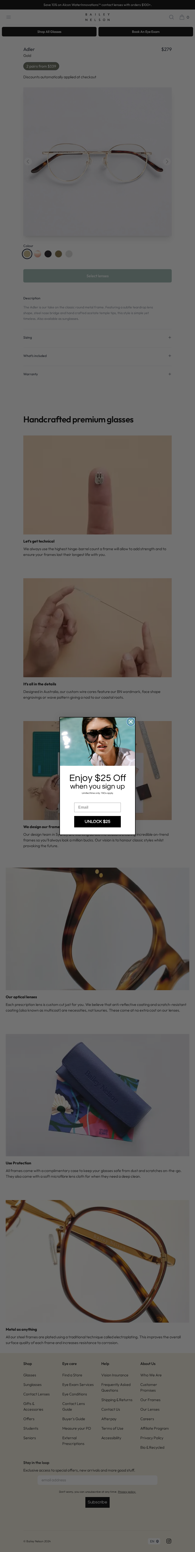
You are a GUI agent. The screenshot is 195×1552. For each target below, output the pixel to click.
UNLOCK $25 (97, 821)
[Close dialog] (131, 722)
